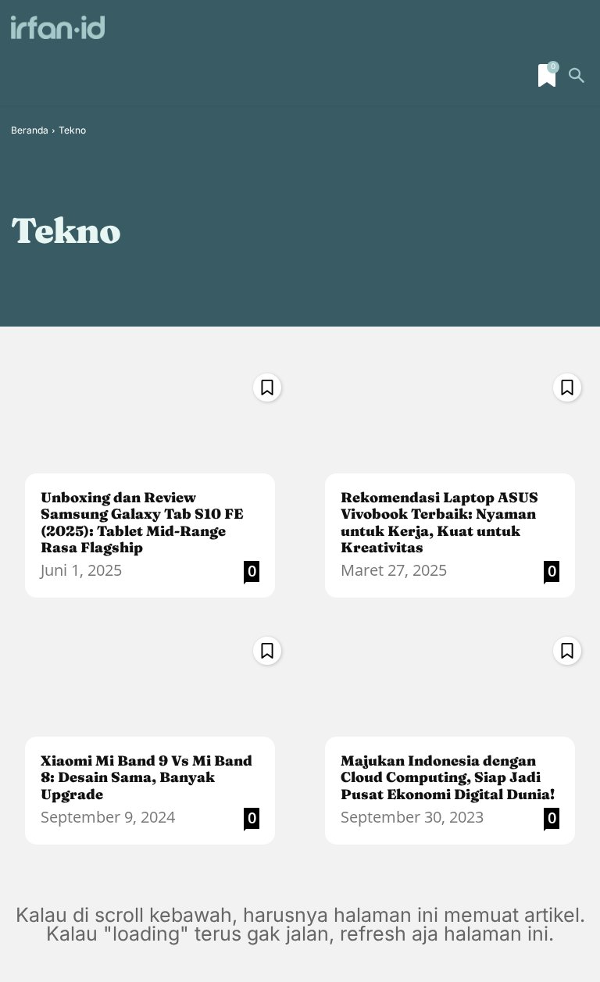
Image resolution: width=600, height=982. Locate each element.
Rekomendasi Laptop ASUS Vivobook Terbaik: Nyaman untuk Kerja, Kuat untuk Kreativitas (439, 522)
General (125, 269)
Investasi (215, 269)
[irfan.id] (58, 27)
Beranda (29, 130)
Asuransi (32, 269)
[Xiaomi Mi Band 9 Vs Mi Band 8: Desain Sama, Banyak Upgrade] (150, 705)
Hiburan (169, 269)
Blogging (80, 269)
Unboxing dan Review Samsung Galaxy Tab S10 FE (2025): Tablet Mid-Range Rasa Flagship (142, 522)
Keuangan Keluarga (376, 269)
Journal (260, 269)
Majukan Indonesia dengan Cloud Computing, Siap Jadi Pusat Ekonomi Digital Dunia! (448, 777)
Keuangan (307, 269)
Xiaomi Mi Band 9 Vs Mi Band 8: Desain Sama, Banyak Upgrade (146, 777)
